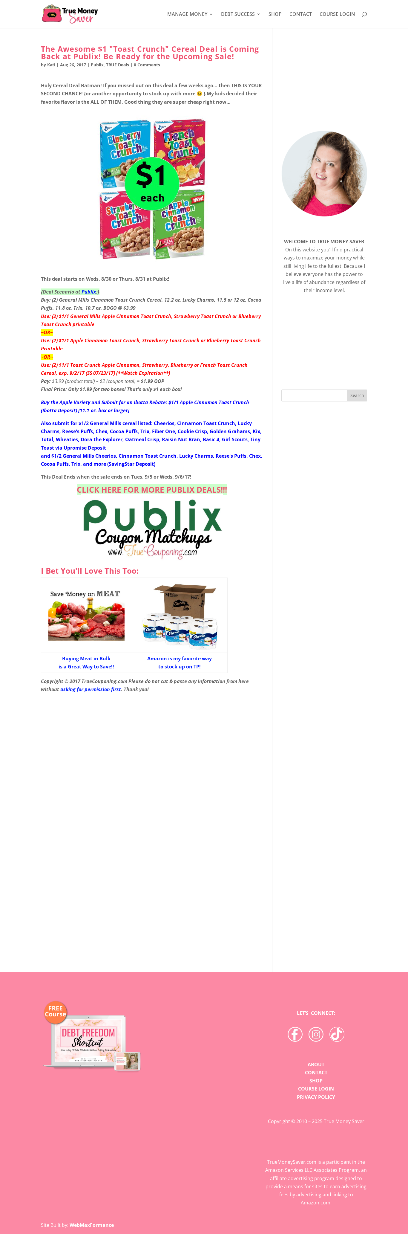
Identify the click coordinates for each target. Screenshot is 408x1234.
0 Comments (147, 65)
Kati (51, 65)
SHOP (275, 14)
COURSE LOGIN (337, 14)
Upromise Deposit (85, 448)
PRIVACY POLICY (316, 1097)
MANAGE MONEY (187, 14)
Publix (97, 65)
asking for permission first (90, 689)
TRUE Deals (117, 65)
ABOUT (316, 1064)
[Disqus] (152, 857)
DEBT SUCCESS (238, 14)
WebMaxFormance (92, 1225)
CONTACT (300, 14)
